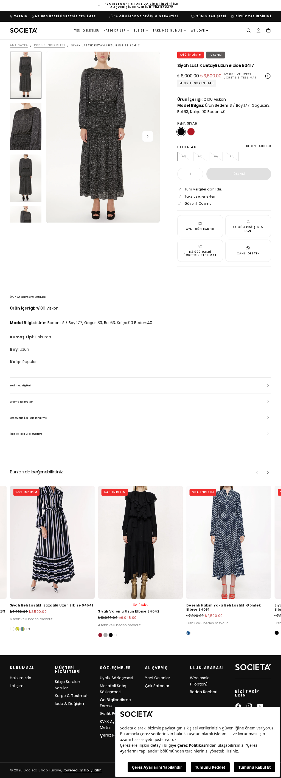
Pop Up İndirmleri (49, 45)
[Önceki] (257, 472)
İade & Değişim (69, 703)
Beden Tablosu (258, 146)
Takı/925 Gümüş (167, 31)
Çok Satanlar (157, 686)
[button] (248, 31)
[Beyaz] (12, 629)
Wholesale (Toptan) (200, 681)
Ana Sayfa (19, 45)
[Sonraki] (268, 472)
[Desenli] (188, 633)
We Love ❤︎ (200, 31)
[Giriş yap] (258, 31)
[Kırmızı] (191, 132)
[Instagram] (249, 706)
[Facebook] (238, 706)
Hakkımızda (20, 678)
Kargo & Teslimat (71, 695)
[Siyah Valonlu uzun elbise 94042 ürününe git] (140, 542)
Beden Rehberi (203, 692)
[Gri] (105, 635)
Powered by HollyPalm (82, 770)
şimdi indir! (160, 4)
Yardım (21, 16)
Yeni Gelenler (86, 31)
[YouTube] (260, 706)
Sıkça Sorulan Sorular (67, 684)
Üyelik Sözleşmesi (116, 678)
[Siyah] (181, 132)
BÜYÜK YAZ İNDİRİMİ (253, 16)
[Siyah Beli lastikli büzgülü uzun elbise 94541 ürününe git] (52, 542)
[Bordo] (100, 635)
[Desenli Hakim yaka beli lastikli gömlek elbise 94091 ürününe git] (228, 542)
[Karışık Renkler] (22, 629)
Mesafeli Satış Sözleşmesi (113, 689)
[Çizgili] (17, 629)
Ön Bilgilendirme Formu (115, 703)
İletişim (17, 686)
